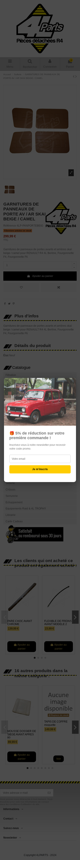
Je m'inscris (40, 469)
